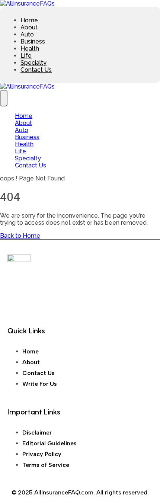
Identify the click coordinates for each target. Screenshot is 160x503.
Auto (27, 34)
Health (29, 48)
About (29, 27)
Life (26, 55)
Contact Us (36, 69)
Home (29, 20)
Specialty (33, 62)
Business (32, 41)
